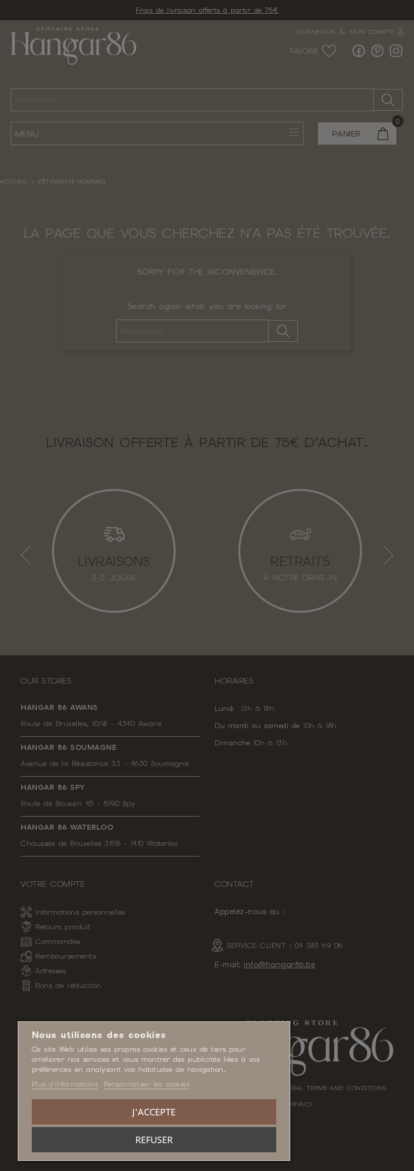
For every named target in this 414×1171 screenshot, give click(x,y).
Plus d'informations (65, 1084)
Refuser (154, 1140)
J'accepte (154, 1112)
